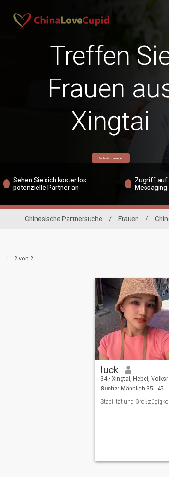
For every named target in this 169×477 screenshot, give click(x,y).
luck (109, 370)
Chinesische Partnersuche (63, 219)
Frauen (128, 219)
